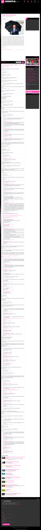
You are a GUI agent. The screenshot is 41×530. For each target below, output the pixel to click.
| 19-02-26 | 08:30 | (11, 495)
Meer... (27, 89)
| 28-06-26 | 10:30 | (11, 459)
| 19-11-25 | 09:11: (7, 383)
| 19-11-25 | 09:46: (7, 322)
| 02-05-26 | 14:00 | (11, 471)
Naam (3, 516)
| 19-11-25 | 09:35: (8, 283)
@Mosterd (7, 459)
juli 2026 (28, 86)
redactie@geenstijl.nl (18, 504)
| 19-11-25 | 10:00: (8, 228)
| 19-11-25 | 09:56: (8, 121)
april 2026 (28, 88)
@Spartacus (3, 49)
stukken (20, 527)
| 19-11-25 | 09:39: (8, 158)
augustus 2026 (28, 85)
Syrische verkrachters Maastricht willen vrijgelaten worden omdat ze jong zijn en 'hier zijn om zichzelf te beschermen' (32, 74)
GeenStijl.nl (15, 529)
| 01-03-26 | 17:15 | (11, 487)
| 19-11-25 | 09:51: (8, 363)
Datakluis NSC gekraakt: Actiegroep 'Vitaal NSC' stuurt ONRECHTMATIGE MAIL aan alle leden (33, 79)
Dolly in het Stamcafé (29, 70)
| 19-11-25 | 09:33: (7, 355)
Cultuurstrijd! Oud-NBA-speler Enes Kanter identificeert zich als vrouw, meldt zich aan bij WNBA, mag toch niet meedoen (32, 81)
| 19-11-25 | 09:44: (8, 359)
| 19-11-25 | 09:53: (7, 133)
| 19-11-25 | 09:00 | (8, 49)
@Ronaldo (7, 487)
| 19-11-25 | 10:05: (8, 333)
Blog (22, 527)
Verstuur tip (6, 524)
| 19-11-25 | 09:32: (8, 264)
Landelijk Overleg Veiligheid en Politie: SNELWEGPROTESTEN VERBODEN (31, 76)
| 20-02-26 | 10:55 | (11, 491)
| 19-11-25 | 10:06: (9, 224)
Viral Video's (16, 527)
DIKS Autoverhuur (26, 527)
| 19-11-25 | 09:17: (8, 352)
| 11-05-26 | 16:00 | (11, 467)
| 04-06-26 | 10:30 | (11, 463)
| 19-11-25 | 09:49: (9, 202)
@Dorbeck (7, 467)
